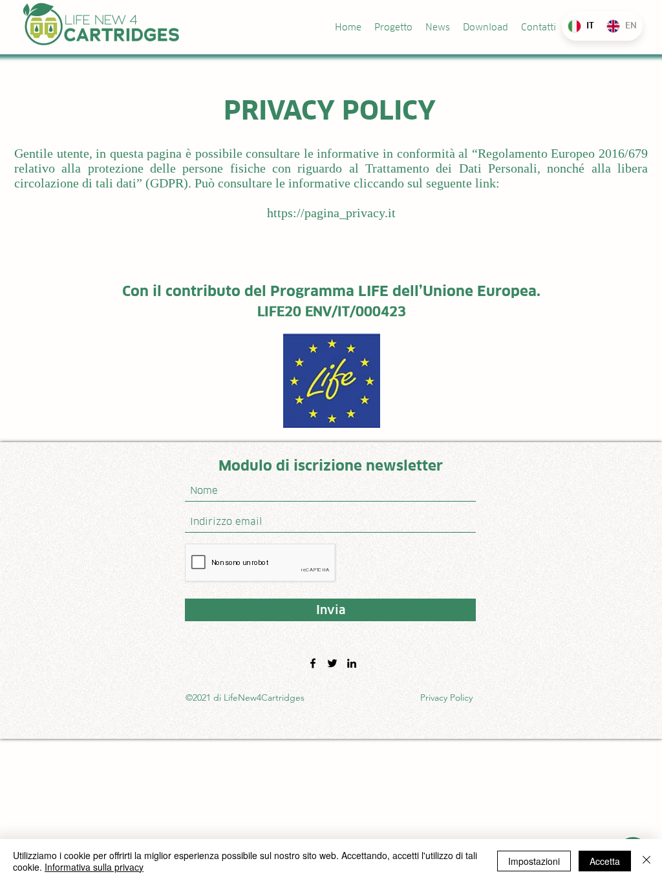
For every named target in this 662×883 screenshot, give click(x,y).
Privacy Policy (446, 697)
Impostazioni (534, 861)
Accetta (605, 861)
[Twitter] (332, 663)
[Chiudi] (646, 861)
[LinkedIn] (351, 663)
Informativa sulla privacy (94, 866)
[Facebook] (312, 663)
